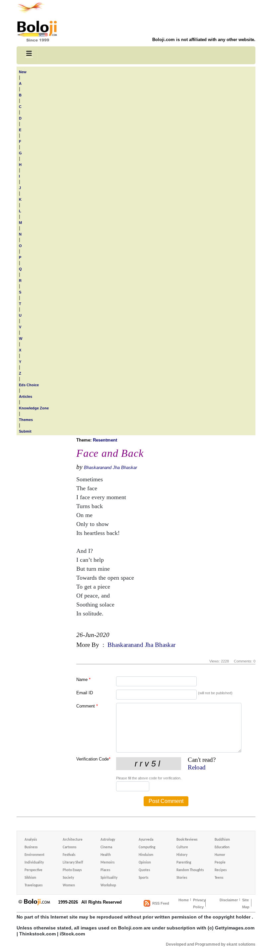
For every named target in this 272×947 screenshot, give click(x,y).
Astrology (108, 840)
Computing (147, 847)
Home (183, 900)
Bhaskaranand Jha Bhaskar (110, 467)
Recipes (221, 870)
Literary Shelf (73, 863)
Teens (219, 878)
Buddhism (222, 840)
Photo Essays (72, 870)
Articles (25, 396)
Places (105, 870)
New (23, 72)
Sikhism (30, 878)
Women (69, 885)
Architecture (73, 840)
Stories (181, 878)
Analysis (31, 840)
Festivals (69, 855)
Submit (25, 431)
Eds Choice (29, 385)
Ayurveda (146, 840)
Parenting (183, 863)
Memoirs (107, 863)
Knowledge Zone (34, 408)
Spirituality (109, 878)
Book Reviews (186, 840)
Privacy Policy (199, 903)
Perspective (33, 870)
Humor (220, 855)
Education (222, 847)
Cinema (106, 847)
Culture (182, 847)
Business (31, 847)
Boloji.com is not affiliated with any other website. (203, 39)
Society (68, 878)
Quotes (144, 870)
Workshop (108, 885)
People (220, 863)
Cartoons (69, 847)
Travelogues (33, 885)
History (181, 855)
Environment (34, 855)
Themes (26, 420)
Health (106, 855)
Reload (197, 767)
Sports (143, 878)
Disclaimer (229, 900)
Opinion (145, 863)
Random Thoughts (190, 870)
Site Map (245, 903)
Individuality (34, 863)
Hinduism (146, 855)
